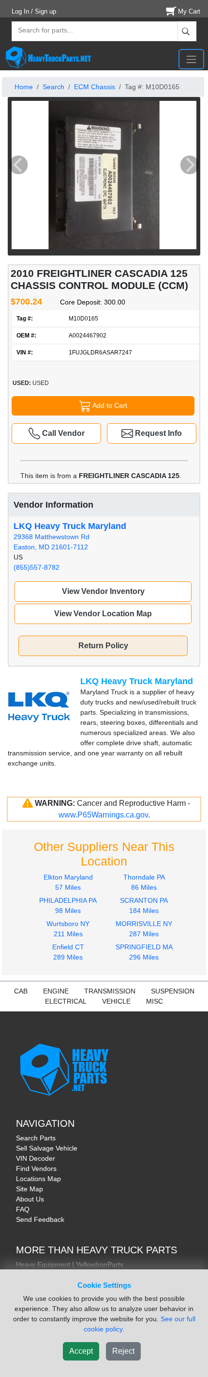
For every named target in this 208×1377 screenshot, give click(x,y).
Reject (123, 1351)
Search (53, 87)
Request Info (157, 433)
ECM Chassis (94, 87)
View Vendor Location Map (103, 613)
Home (24, 87)
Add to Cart (109, 405)
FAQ (23, 1209)
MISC (154, 1001)
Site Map (29, 1189)
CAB (21, 991)
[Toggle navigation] (191, 59)
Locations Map (38, 1179)
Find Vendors (36, 1168)
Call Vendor (62, 433)
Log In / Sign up (34, 11)
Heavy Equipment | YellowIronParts (69, 1264)
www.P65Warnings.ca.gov (103, 815)
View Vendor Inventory (103, 591)
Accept (81, 1351)
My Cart (189, 11)
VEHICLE (116, 1001)
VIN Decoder (35, 1158)
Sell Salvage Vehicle (46, 1148)
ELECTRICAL (66, 1001)
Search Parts (36, 1138)
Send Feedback (40, 1219)
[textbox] (41, 31)
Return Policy (103, 645)
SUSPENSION (172, 991)
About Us (30, 1199)
